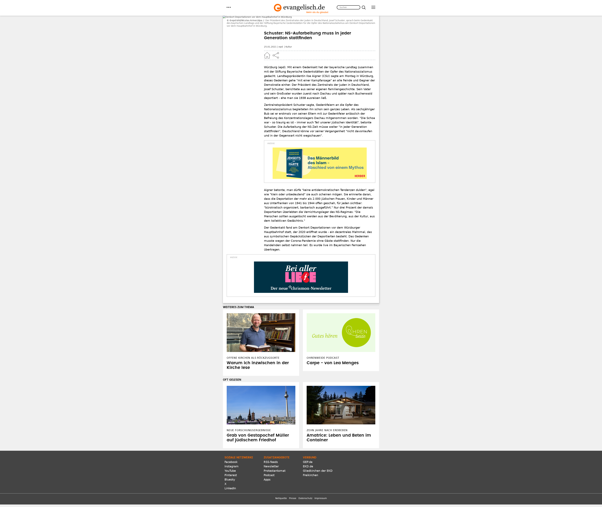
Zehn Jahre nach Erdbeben (327, 454)
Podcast (269, 499)
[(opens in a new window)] (320, 163)
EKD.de (308, 490)
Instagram (231, 490)
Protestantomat (274, 494)
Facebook (231, 485)
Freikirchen (310, 499)
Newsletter (271, 490)
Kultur (288, 46)
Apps (267, 503)
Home (267, 55)
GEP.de (307, 485)
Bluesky (229, 503)
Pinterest (230, 499)
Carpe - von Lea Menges (333, 387)
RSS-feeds (271, 485)
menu (229, 7)
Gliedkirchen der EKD (318, 494)
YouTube (230, 494)
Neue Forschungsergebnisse (249, 454)
